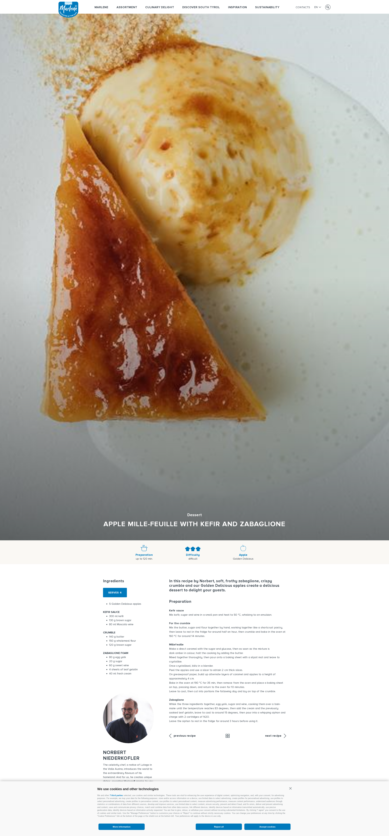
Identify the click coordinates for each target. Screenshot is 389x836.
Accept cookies (267, 827)
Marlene (101, 7)
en (316, 7)
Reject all (219, 827)
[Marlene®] (68, 16)
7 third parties (116, 795)
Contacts (303, 7)
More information (122, 827)
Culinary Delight (159, 7)
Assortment (127, 7)
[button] (290, 788)
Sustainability (267, 7)
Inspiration (237, 7)
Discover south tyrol (201, 7)
